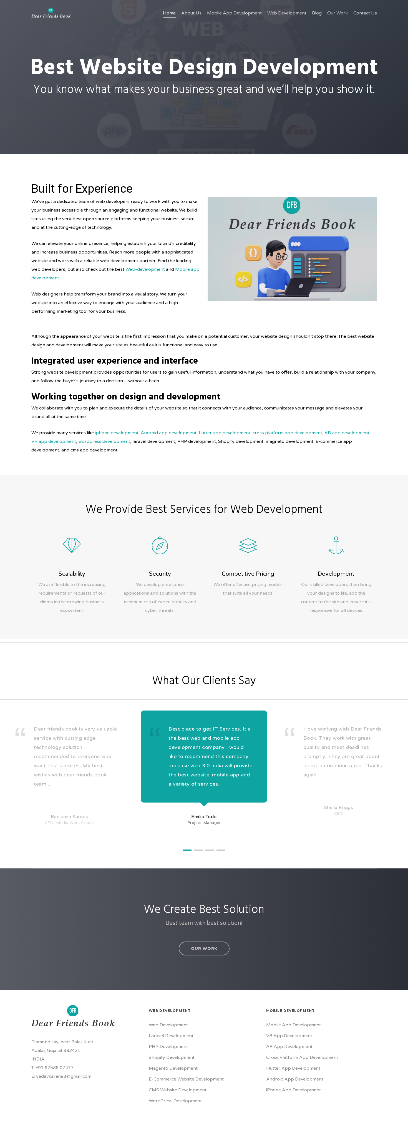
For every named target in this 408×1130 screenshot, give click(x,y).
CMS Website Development (177, 1090)
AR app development (346, 433)
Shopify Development (172, 1057)
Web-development (145, 269)
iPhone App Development (293, 1090)
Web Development (168, 1025)
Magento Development (173, 1068)
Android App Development (294, 1079)
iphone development (116, 433)
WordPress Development (175, 1101)
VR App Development (289, 1036)
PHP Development (168, 1046)
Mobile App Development (293, 1025)
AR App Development (289, 1046)
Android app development (169, 433)
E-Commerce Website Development (186, 1079)
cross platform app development (287, 433)
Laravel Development (171, 1036)
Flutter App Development (293, 1068)
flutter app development (224, 433)
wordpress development (104, 441)
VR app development (53, 441)
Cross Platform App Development (302, 1057)
